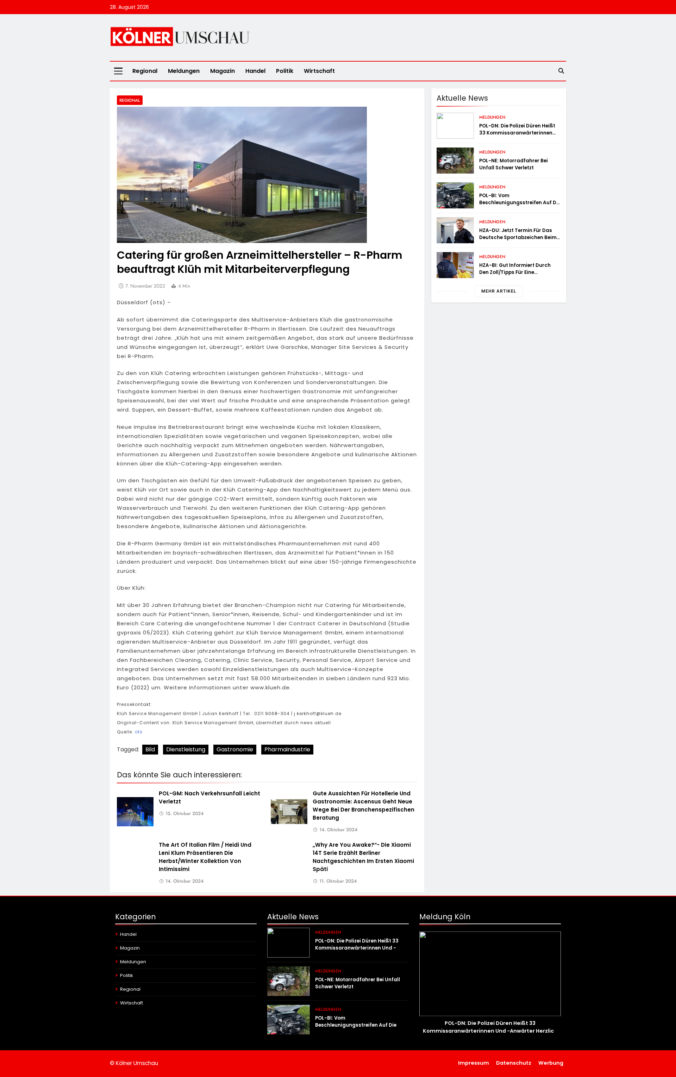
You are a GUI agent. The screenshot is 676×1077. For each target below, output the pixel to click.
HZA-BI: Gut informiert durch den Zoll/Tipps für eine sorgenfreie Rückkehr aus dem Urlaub (517, 276)
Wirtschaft (319, 71)
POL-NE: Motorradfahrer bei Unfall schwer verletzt (513, 164)
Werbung (550, 1062)
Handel (255, 71)
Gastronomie (235, 749)
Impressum (473, 1062)
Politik (284, 71)
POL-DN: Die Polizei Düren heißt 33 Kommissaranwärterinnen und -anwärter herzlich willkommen (517, 136)
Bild (150, 749)
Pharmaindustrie (287, 749)
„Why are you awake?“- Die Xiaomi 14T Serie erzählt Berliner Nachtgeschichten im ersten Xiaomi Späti (363, 857)
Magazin (222, 71)
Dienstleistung (185, 749)
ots (139, 732)
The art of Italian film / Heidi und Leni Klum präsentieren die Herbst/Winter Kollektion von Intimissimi (205, 857)
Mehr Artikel (499, 291)
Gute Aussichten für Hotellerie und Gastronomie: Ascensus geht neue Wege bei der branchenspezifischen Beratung (363, 805)
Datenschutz (513, 1062)
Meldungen (184, 71)
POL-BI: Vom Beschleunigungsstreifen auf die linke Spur (520, 202)
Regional (144, 71)
